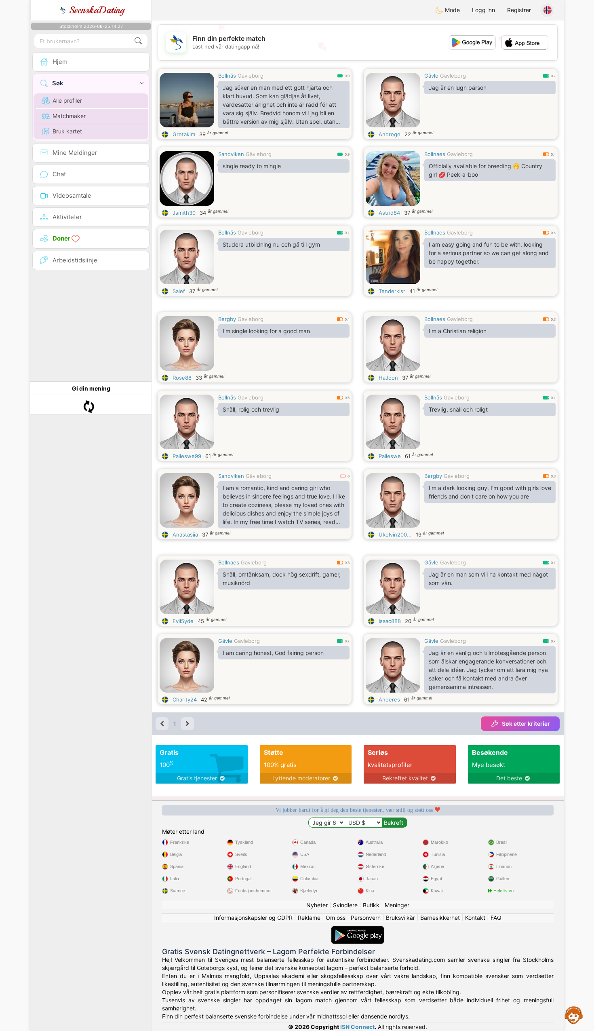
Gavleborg (250, 75)
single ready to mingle (252, 166)
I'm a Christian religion (458, 330)
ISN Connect (357, 1026)
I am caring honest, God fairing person (273, 652)
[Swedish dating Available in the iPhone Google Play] (357, 930)
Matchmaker (69, 115)
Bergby (227, 319)
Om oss (335, 917)
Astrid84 (389, 212)
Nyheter (317, 905)
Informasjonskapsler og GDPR (253, 917)
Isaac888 (390, 621)
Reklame (309, 917)
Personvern (366, 917)
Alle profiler (67, 100)
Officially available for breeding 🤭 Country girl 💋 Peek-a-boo (485, 170)
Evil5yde (183, 621)
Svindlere (345, 905)
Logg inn (483, 9)
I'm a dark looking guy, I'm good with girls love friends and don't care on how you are (490, 492)
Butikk (371, 905)
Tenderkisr (392, 291)
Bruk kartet (67, 131)
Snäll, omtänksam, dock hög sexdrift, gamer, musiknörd (282, 578)
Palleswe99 (187, 456)
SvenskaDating (95, 10)
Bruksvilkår (400, 917)
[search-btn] (138, 41)
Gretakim (184, 134)
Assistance (573, 1015)
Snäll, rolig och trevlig (251, 409)
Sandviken (231, 154)
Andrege (389, 134)
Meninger (397, 905)
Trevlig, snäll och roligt (458, 409)
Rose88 (182, 377)
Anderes (389, 699)
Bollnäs (227, 75)
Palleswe (390, 456)
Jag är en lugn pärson (458, 87)
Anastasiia (185, 534)
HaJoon (388, 377)
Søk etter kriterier (526, 723)
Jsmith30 (184, 212)
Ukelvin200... (395, 534)
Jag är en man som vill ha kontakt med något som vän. (488, 578)
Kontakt (475, 917)
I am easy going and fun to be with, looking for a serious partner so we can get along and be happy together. (489, 253)
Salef (179, 291)
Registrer (519, 9)
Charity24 (185, 699)
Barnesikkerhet (440, 917)
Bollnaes (434, 154)
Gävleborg (259, 154)
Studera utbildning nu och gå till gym (271, 244)
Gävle (431, 75)
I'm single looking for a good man (266, 330)
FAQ (496, 917)
